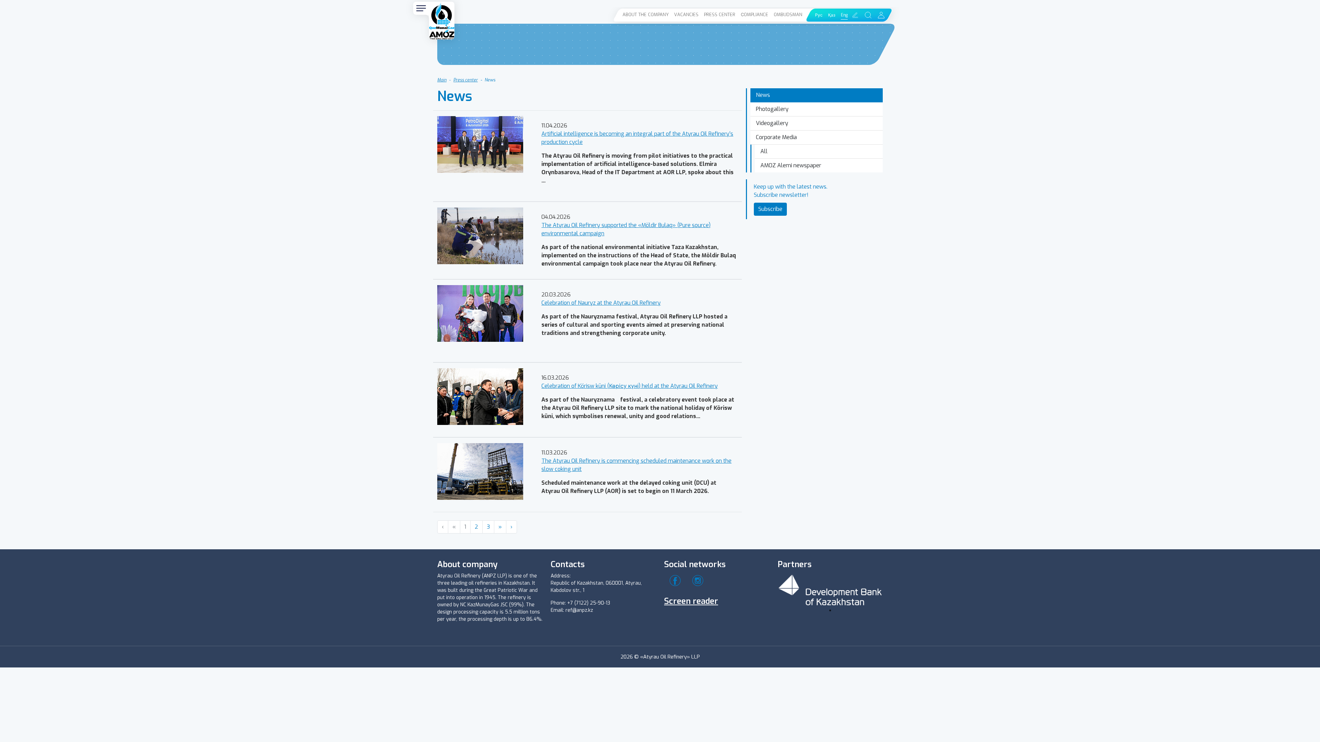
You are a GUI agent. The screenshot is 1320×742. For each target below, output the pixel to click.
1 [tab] (830, 610)
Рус (819, 15)
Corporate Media (776, 137)
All (764, 151)
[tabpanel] (830, 589)
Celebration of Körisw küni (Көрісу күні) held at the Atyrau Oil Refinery (629, 386)
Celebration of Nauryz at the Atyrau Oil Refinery (601, 302)
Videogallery (772, 123)
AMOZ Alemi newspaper (790, 165)
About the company (646, 15)
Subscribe (770, 209)
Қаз (831, 15)
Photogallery (772, 109)
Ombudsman (788, 15)
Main (442, 80)
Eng (844, 15)
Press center (719, 15)
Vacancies (686, 15)
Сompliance (754, 15)
